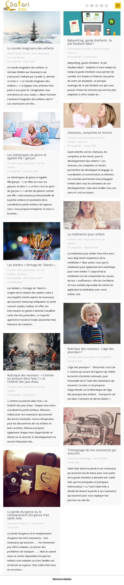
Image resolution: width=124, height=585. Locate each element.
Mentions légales (62, 578)
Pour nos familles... (16, 57)
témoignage (85, 458)
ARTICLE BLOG (14, 53)
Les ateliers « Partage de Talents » (31, 264)
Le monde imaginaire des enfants (30, 48)
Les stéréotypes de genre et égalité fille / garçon (26, 156)
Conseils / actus (29, 53)
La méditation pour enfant (86, 234)
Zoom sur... (72, 52)
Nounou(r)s (43, 53)
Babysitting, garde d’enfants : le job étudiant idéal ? (89, 42)
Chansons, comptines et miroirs (89, 132)
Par (14, 61)
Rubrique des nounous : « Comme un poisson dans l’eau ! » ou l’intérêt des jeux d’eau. (30, 378)
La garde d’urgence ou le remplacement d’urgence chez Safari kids (28, 515)
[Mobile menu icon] (118, 6)
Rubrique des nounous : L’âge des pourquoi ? (90, 350)
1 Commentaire (14, 282)
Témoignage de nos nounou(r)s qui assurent (91, 451)
